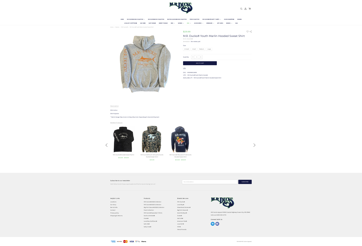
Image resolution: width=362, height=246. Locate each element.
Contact (112, 210)
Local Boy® (180, 204)
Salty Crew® (152, 23)
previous (107, 145)
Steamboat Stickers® (183, 207)
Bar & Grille (113, 207)
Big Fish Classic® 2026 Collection (177, 19)
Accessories (198, 23)
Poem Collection (194, 19)
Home (122, 19)
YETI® (179, 227)
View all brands (181, 229)
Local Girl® (180, 224)
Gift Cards (220, 23)
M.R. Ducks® (181, 202)
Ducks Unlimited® (229, 19)
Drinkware (209, 23)
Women (180, 23)
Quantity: (186, 57)
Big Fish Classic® (182, 210)
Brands (228, 23)
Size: (184, 45)
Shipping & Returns (116, 215)
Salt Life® (142, 23)
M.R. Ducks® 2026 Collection (135, 19)
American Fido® (182, 221)
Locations (113, 202)
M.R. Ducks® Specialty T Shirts (211, 19)
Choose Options (123, 148)
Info (184, 68)
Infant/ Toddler (163, 23)
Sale (236, 23)
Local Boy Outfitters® (130, 23)
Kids (188, 23)
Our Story (113, 204)
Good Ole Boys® (182, 213)
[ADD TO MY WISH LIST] (133, 132)
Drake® (239, 19)
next (254, 145)
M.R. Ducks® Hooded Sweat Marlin (123, 155)
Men (172, 23)
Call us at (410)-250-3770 (218, 215)
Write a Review (205, 41)
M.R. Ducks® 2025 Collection (156, 19)
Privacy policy (114, 213)
